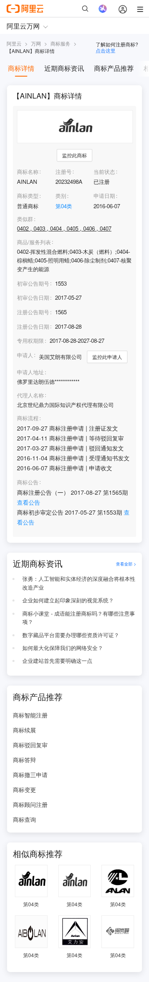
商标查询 (24, 819)
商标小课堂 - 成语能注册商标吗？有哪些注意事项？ (78, 617)
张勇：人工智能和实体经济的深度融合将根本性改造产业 (78, 583)
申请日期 (104, 196)
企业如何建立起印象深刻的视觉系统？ (68, 600)
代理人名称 (30, 395)
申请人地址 (30, 372)
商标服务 (60, 43)
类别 (60, 196)
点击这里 (105, 50)
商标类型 (27, 196)
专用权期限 (30, 340)
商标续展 (24, 730)
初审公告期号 (33, 283)
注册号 (63, 172)
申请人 (25, 355)
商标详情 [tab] (21, 68)
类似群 (25, 219)
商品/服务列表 (34, 242)
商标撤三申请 (30, 774)
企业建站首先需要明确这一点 (57, 660)
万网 (36, 43)
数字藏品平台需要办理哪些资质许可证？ (70, 635)
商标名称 (27, 172)
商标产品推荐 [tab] (114, 68)
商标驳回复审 (30, 745)
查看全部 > (126, 563)
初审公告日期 (33, 297)
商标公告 (27, 482)
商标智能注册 (30, 715)
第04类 (63, 206)
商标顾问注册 (30, 804)
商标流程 (27, 418)
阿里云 (14, 43)
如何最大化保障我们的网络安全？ (62, 648)
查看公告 (28, 502)
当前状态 (104, 172)
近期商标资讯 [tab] (64, 68)
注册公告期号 (33, 312)
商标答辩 (24, 760)
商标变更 (24, 789)
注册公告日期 (33, 326)
